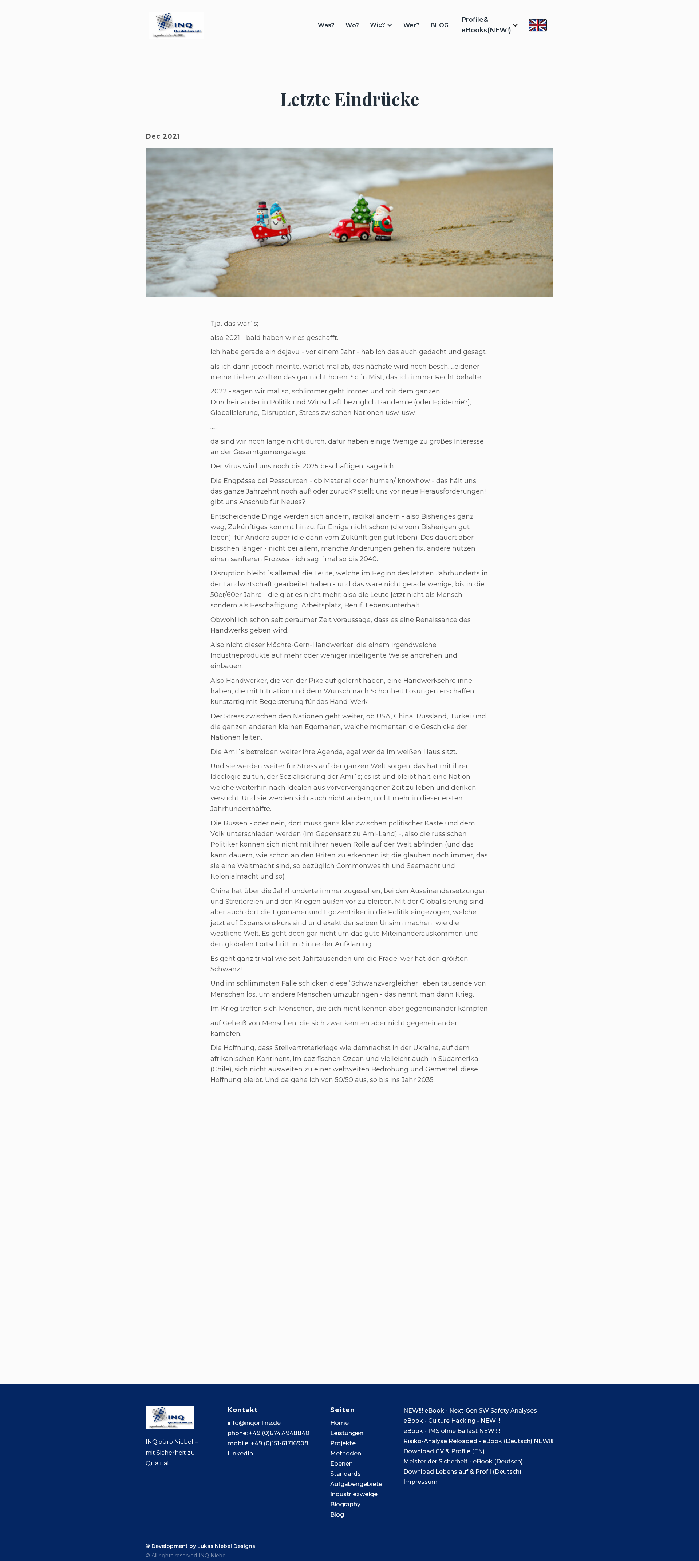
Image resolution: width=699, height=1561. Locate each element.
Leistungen (346, 1433)
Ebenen (341, 1463)
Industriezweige (354, 1494)
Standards (345, 1473)
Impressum (420, 1481)
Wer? (411, 25)
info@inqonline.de (254, 1422)
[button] (381, 25)
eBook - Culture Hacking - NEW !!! (452, 1420)
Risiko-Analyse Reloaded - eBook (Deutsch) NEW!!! (478, 1441)
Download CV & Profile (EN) (444, 1451)
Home (339, 1422)
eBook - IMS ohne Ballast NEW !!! (451, 1430)
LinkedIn (240, 1453)
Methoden (345, 1453)
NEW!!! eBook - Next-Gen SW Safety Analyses (470, 1410)
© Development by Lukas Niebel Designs (200, 1546)
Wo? (352, 25)
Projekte (343, 1443)
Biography (345, 1504)
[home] (176, 25)
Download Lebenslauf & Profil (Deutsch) (462, 1471)
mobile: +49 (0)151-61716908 (268, 1443)
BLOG (440, 25)
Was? (326, 25)
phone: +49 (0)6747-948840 (268, 1433)
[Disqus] (349, 1253)
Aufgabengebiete (356, 1484)
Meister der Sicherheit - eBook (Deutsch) (463, 1461)
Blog (337, 1514)
